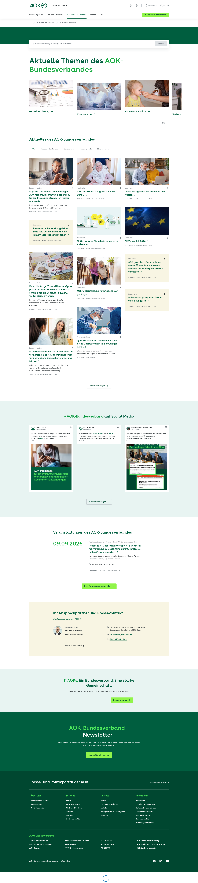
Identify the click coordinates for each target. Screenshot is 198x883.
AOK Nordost (106, 841)
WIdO (103, 801)
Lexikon (69, 812)
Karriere (104, 815)
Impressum (140, 801)
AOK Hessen (70, 844)
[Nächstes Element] (168, 123)
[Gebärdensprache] (137, 5)
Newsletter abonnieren (155, 15)
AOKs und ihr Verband (45, 22)
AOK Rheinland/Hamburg (148, 841)
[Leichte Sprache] (131, 5)
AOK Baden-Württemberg (40, 844)
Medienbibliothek (74, 808)
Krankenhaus (85, 114)
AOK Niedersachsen (74, 848)
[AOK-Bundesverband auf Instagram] (160, 861)
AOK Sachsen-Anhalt (146, 848)
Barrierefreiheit (143, 815)
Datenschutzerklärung (146, 808)
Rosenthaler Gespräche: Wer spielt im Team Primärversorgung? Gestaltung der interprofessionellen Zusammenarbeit (115, 549)
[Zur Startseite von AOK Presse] (30, 23)
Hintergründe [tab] (86, 149)
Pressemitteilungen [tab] (49, 149)
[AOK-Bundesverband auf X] (154, 861)
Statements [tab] (69, 149)
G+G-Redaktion (38, 808)
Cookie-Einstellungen (145, 804)
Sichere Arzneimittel (136, 112)
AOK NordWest (107, 844)
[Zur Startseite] (38, 5)
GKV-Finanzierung (39, 112)
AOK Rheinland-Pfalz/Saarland (151, 844)
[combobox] (99, 43)
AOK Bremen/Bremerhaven (77, 841)
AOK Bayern (34, 848)
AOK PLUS (105, 848)
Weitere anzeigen (98, 386)
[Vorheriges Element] (159, 123)
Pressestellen (37, 804)
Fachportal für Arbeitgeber (113, 812)
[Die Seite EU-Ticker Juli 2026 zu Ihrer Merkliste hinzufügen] (167, 238)
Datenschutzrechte (144, 812)
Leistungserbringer (109, 804)
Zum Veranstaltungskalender (97, 586)
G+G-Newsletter (73, 819)
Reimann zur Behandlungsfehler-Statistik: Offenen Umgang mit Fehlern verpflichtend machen (51, 232)
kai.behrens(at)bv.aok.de (121, 635)
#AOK (41, 438)
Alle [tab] (34, 149)
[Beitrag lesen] (51, 467)
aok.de (104, 808)
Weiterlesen (35, 441)
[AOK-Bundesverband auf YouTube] (167, 861)
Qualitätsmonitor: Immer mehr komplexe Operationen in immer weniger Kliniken (97, 344)
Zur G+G (69, 815)
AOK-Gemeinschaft (39, 801)
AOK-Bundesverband (38, 841)
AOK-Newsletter (73, 804)
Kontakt (69, 801)
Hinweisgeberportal (145, 823)
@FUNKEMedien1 (98, 433)
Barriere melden (143, 819)
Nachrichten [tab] (103, 149)
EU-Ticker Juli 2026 (135, 241)
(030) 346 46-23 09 (118, 639)
